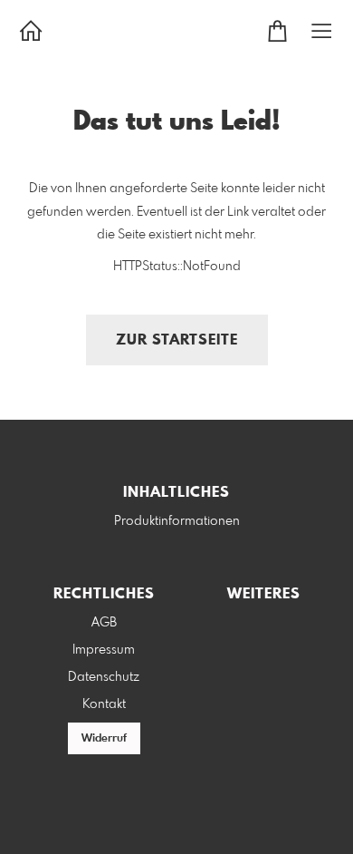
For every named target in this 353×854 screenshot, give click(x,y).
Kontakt (104, 704)
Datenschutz (103, 677)
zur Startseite (177, 340)
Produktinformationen (177, 521)
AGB (104, 622)
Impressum (103, 650)
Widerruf (104, 738)
